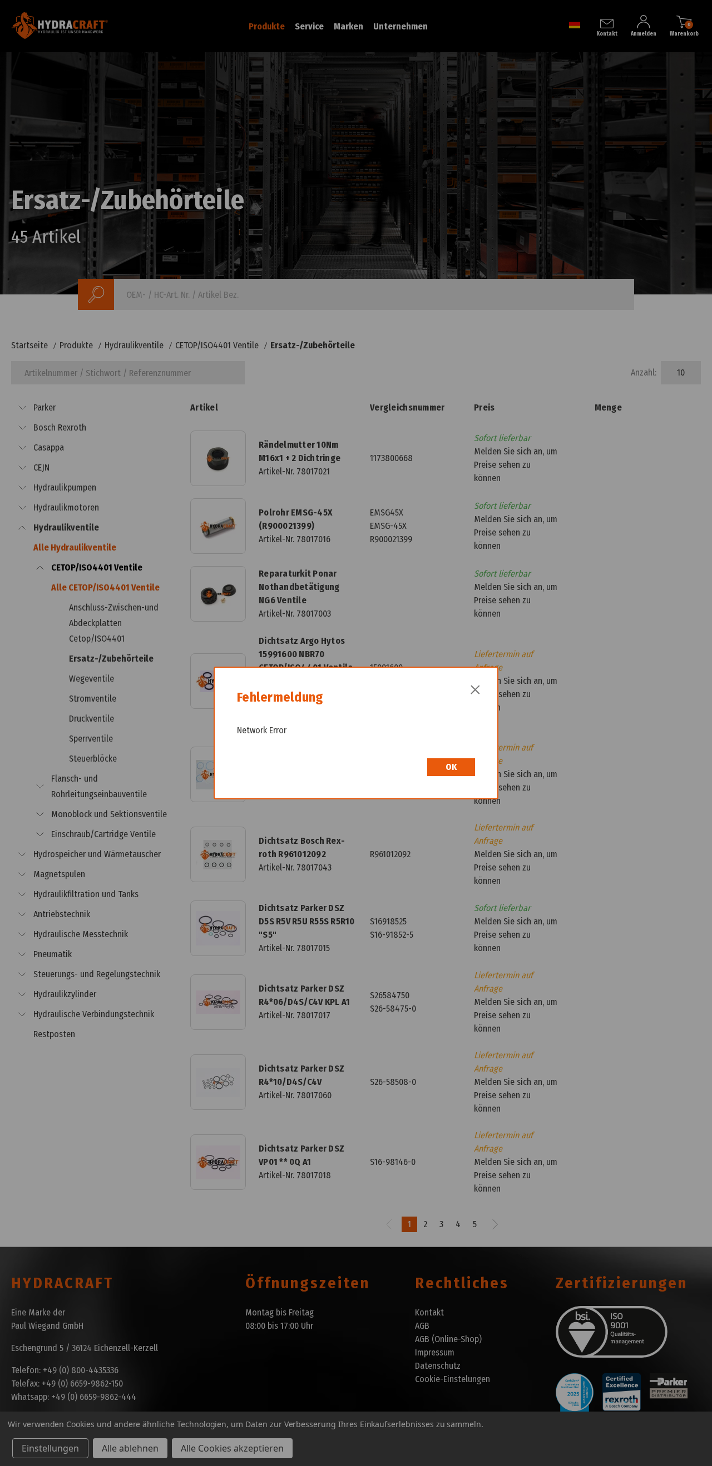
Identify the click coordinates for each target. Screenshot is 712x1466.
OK (451, 767)
